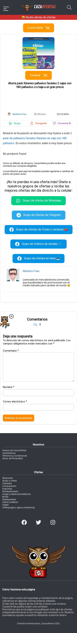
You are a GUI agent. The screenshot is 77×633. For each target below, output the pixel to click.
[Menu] (6, 7)
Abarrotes (7, 478)
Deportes (7, 488)
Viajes (5, 504)
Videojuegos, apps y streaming (18, 507)
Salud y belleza (10, 502)
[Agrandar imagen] (38, 38)
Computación (9, 486)
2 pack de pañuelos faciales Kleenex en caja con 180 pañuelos (37, 138)
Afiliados (41, 114)
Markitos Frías (31, 271)
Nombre (8, 387)
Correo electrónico (15, 401)
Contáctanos (9, 453)
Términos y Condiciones (14, 455)
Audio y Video (9, 480)
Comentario (11, 350)
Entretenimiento (10, 491)
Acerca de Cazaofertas (14, 450)
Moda (5, 496)
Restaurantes (9, 499)
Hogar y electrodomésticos (16, 494)
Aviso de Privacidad (12, 458)
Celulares (7, 483)
